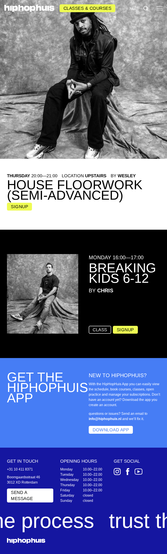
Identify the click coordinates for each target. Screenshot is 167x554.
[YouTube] (138, 471)
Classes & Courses (87, 8)
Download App (111, 429)
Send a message (22, 495)
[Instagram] (117, 471)
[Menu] (160, 8)
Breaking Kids (122, 273)
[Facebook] (127, 471)
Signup (19, 206)
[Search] (146, 8)
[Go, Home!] (29, 8)
